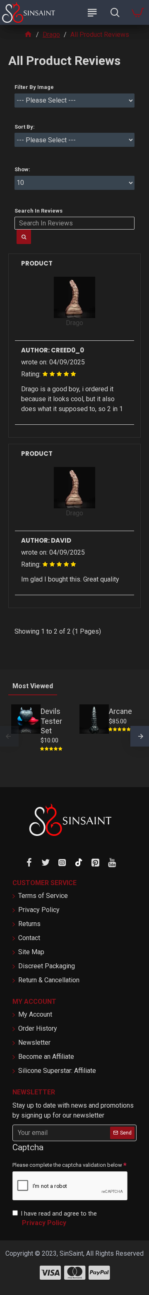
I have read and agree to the (59, 1218)
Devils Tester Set (51, 721)
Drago (51, 34)
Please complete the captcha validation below (67, 1165)
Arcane (120, 711)
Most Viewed (32, 686)
